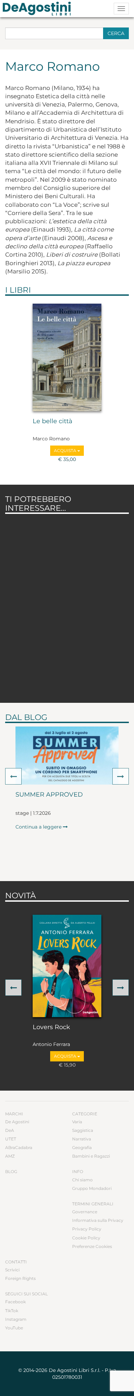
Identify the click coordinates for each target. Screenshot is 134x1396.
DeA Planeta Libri (39, 8)
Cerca (116, 33)
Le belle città (52, 421)
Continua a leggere (39, 827)
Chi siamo (82, 1179)
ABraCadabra (18, 1147)
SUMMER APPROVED (49, 794)
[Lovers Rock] (67, 966)
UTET (10, 1138)
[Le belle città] (67, 357)
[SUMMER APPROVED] (67, 756)
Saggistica (82, 1130)
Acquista (65, 450)
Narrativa (81, 1138)
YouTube (14, 1327)
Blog (11, 1171)
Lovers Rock (51, 1027)
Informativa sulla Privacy (97, 1220)
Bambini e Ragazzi (91, 1156)
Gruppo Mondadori (92, 1188)
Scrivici (12, 1269)
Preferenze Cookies (92, 1246)
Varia (77, 1121)
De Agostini (17, 1121)
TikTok (11, 1310)
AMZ (10, 1156)
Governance (84, 1211)
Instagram (15, 1319)
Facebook (15, 1301)
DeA (9, 1130)
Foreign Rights (20, 1278)
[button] (13, 776)
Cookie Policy (86, 1237)
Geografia (82, 1147)
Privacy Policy (86, 1228)
